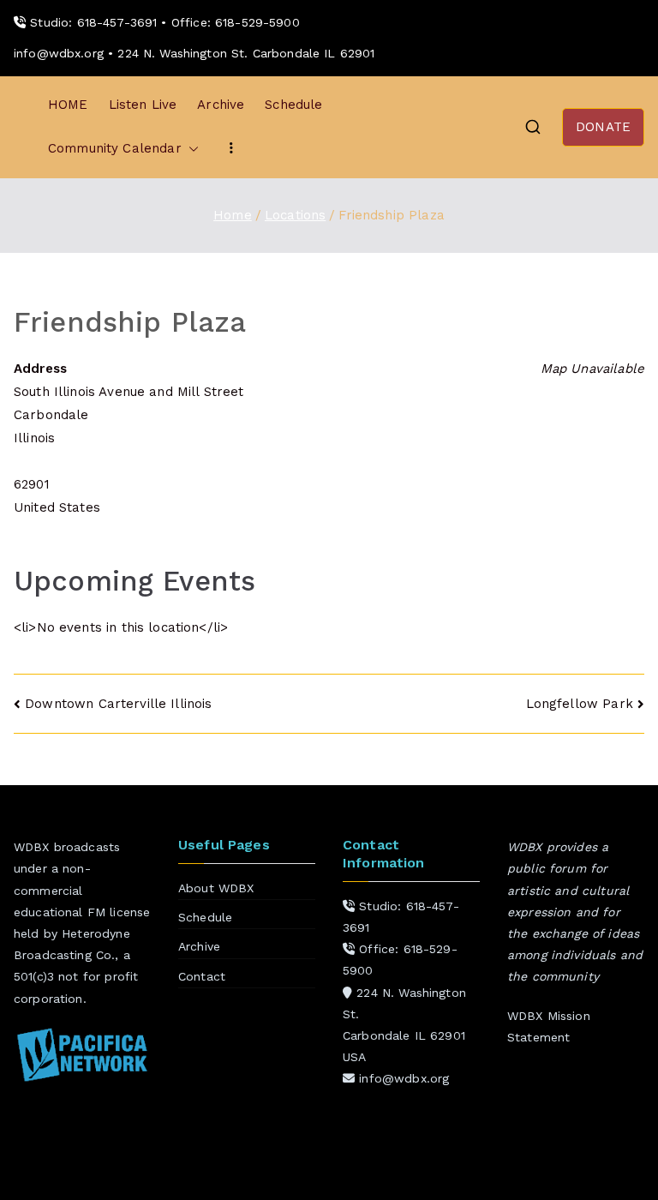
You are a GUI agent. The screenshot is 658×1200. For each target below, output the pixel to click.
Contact (201, 976)
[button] (190, 148)
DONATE (603, 127)
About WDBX (216, 888)
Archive (220, 104)
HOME (68, 104)
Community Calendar (115, 148)
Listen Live (143, 104)
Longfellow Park (579, 703)
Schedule (293, 104)
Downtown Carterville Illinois (118, 703)
